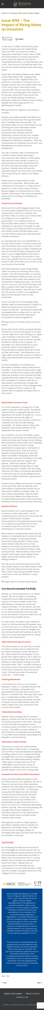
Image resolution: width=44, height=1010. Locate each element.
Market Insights (34, 13)
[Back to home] (22, 4)
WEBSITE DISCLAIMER (13, 993)
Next (39, 983)
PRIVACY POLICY (33, 993)
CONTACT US (22, 997)
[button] (3, 4)
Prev (5, 983)
